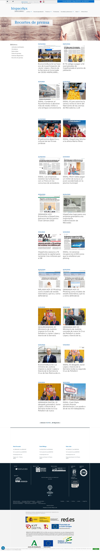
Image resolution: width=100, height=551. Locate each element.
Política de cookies (18, 549)
